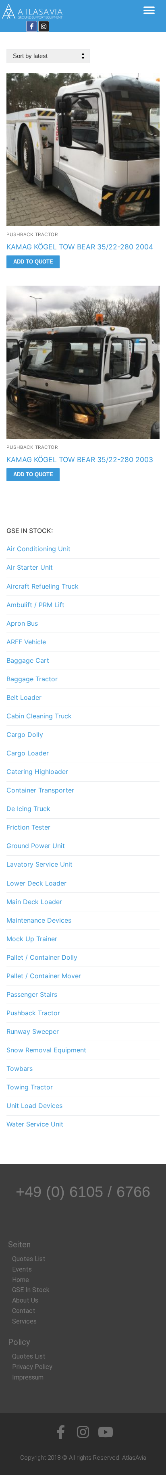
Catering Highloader (37, 772)
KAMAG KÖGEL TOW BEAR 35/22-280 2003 (79, 459)
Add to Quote (33, 262)
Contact (23, 1311)
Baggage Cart (27, 660)
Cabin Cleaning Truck (39, 716)
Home (20, 1280)
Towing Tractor (29, 1087)
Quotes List (29, 1259)
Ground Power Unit (35, 846)
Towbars (19, 1068)
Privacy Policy (32, 1367)
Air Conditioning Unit (38, 549)
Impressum (28, 1377)
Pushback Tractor (32, 234)
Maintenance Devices (38, 920)
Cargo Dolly (24, 734)
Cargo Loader (27, 753)
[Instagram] (43, 26)
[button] (149, 10)
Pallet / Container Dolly (41, 957)
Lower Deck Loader (36, 883)
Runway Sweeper (32, 1031)
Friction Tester (28, 827)
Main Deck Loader (34, 902)
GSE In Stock (31, 1290)
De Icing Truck (28, 809)
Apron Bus (22, 623)
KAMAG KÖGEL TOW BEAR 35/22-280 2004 (79, 247)
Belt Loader (24, 697)
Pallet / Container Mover (43, 976)
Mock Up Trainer (31, 939)
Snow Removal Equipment (46, 1050)
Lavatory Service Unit (39, 864)
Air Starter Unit (29, 567)
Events (22, 1269)
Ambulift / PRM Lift (35, 605)
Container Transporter (40, 790)
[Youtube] (105, 1432)
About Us (25, 1300)
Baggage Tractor (32, 679)
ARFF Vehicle (26, 642)
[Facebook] (31, 26)
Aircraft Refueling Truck (42, 586)
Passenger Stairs (31, 994)
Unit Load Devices (34, 1106)
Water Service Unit (34, 1124)
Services (24, 1321)
